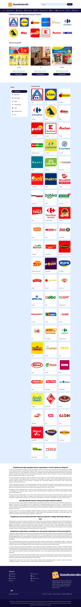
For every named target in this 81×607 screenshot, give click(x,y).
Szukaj (70, 4)
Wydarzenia (75, 10)
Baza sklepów (44, 594)
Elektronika (19, 10)
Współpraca (64, 594)
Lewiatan (62, 67)
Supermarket (11, 10)
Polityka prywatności (57, 594)
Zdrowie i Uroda (60, 10)
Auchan (19, 67)
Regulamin (50, 594)
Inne (69, 10)
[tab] (19, 91)
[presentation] (6, 62)
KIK (40, 67)
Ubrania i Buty (44, 10)
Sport (52, 10)
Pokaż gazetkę (18, 74)
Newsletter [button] (70, 594)
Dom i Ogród (28, 10)
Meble (36, 10)
